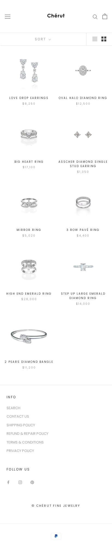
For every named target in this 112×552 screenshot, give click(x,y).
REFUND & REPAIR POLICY (27, 433)
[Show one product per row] (94, 39)
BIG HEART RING (29, 162)
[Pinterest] (32, 482)
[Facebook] (8, 482)
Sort (41, 39)
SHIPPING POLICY (21, 425)
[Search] (95, 16)
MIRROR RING (29, 230)
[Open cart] (104, 16)
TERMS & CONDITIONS (25, 442)
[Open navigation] (7, 16)
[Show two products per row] (103, 39)
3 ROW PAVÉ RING (83, 230)
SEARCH (13, 408)
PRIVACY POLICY (20, 450)
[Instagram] (20, 482)
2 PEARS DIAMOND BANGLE (29, 362)
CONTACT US (18, 416)
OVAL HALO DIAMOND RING (83, 98)
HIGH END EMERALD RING (29, 294)
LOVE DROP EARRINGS (29, 98)
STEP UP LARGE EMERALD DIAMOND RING (83, 296)
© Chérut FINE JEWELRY (56, 505)
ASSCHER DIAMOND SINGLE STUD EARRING (83, 164)
